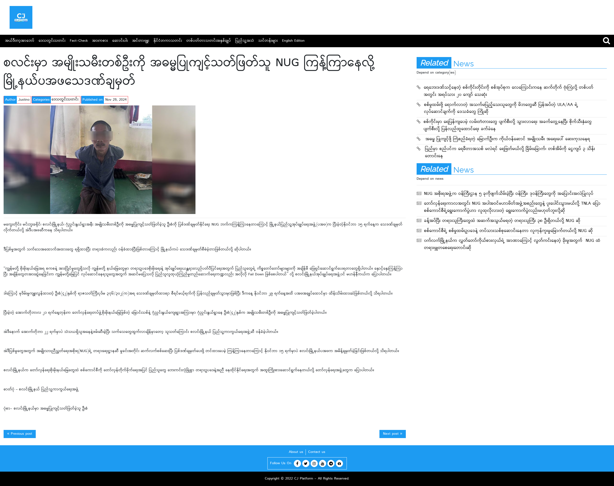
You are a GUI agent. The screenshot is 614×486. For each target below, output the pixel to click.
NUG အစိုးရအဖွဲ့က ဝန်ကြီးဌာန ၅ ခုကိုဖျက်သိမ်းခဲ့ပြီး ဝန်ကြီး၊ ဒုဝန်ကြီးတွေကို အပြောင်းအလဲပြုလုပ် (508, 194)
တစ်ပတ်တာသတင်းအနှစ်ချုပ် (208, 41)
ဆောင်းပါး (120, 41)
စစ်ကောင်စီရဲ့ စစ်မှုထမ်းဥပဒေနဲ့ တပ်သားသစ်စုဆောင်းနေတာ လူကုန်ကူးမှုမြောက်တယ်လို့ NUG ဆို (508, 231)
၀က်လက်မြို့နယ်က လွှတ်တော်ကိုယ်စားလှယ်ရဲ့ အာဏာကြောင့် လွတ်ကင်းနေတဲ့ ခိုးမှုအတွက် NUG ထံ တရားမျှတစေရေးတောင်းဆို (512, 244)
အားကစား (100, 41)
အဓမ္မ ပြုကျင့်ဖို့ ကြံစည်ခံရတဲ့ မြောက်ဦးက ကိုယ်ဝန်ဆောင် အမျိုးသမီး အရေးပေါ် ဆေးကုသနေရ (507, 139)
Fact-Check (79, 41)
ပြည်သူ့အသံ (244, 41)
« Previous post (19, 434)
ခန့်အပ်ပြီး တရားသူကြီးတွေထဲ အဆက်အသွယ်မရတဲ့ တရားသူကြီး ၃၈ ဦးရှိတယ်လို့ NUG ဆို (502, 221)
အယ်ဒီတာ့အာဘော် (19, 41)
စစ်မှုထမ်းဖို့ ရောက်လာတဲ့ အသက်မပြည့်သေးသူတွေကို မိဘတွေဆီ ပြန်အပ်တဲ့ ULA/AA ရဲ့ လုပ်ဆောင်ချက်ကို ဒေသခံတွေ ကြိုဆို (501, 108)
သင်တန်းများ (268, 41)
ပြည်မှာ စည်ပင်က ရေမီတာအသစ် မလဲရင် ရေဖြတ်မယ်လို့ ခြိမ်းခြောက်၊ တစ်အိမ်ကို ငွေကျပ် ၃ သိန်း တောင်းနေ (510, 152)
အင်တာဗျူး (140, 41)
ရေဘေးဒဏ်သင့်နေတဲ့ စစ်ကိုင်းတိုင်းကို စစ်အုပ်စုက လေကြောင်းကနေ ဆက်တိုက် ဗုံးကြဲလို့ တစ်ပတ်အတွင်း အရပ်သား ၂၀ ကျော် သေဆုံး (508, 91)
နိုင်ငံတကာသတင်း (168, 41)
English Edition (293, 41)
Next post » (392, 434)
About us (296, 452)
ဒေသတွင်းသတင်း (52, 41)
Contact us (316, 452)
